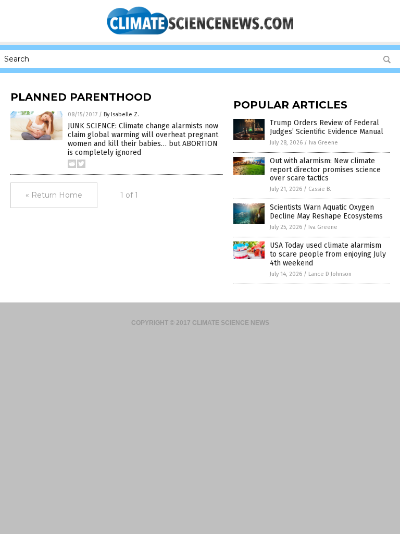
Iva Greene (323, 142)
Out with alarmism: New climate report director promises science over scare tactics (325, 169)
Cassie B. (319, 189)
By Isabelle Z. (121, 114)
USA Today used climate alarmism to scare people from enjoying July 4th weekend (328, 254)
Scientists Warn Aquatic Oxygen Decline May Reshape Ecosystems (326, 212)
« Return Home (54, 195)
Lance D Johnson (330, 274)
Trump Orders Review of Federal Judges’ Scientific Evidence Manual (326, 127)
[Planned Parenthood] (200, 34)
